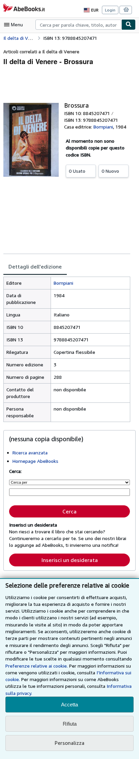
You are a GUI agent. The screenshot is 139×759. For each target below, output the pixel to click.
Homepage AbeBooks (35, 461)
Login (110, 9)
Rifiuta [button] (70, 724)
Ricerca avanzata (30, 452)
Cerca (69, 511)
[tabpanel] (66, 349)
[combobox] (78, 25)
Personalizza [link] (69, 743)
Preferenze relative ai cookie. (36, 666)
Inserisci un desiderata (69, 560)
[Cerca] (128, 25)
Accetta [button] (69, 704)
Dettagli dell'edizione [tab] (35, 266)
